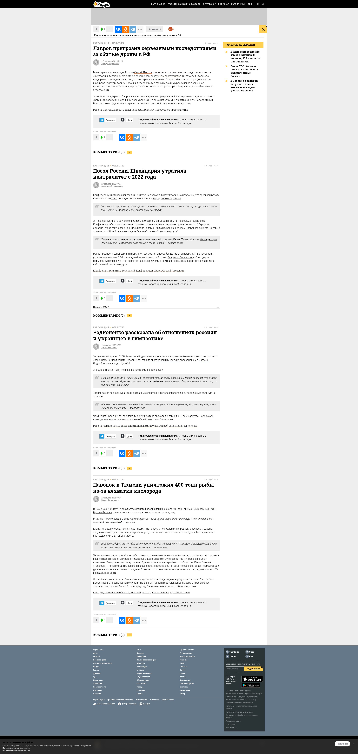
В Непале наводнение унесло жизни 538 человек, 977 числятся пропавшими (245, 56)
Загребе (204, 359)
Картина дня (158, 4)
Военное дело (99, 660)
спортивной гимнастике (165, 359)
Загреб (163, 425)
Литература (142, 667)
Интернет (97, 690)
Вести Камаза (231, 728)
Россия (97, 109)
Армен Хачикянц (109, 348)
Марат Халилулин (110, 500)
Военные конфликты (102, 663)
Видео (96, 667)
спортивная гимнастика (143, 425)
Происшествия (187, 650)
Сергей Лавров (143, 72)
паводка (116, 518)
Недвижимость (144, 677)
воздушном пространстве (166, 75)
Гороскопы (98, 650)
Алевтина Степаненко (112, 186)
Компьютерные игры (146, 660)
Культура (141, 663)
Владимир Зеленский (180, 257)
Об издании (230, 724)
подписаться (253, 669)
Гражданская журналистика (184, 4)
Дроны (127, 109)
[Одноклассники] (125, 29)
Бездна (146, 704)
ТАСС (114, 198)
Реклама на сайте (233, 721)
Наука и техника (144, 673)
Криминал (141, 656)
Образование (143, 680)
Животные (98, 680)
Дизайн (96, 673)
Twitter (232, 656)
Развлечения (238, 4)
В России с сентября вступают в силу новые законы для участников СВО (244, 85)
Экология (184, 687)
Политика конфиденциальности (239, 712)
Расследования (187, 656)
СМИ (182, 663)
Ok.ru (251, 652)
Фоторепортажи (129, 704)
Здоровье (97, 683)
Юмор (182, 694)
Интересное (209, 4)
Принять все (342, 744)
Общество (118, 166)
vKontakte (234, 652)
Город (96, 670)
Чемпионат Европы (104, 415)
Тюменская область (116, 592)
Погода (140, 687)
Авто (95, 653)
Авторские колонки (106, 704)
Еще (250, 4)
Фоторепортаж (187, 683)
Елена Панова (101, 528)
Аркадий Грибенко (110, 63)
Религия (184, 660)
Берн (156, 198)
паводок (98, 592)
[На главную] (101, 4)
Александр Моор (140, 592)
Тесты (183, 677)
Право (140, 694)
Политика (118, 43)
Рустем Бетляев (102, 512)
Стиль (182, 673)
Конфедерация (208, 239)
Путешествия (186, 653)
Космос (140, 653)
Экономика (185, 690)
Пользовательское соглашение (239, 703)
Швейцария (137, 227)
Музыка (140, 670)
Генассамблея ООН (144, 109)
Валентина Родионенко (183, 425)
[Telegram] (132, 29)
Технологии (185, 680)
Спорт (182, 670)
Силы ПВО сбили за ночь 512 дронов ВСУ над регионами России (244, 71)
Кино (139, 650)
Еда (94, 677)
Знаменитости (99, 687)
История (97, 694)
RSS (251, 656)
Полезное (223, 4)
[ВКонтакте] (118, 29)
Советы (183, 667)
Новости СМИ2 (101, 307)
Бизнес (96, 656)
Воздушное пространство (172, 109)
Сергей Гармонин (171, 198)
